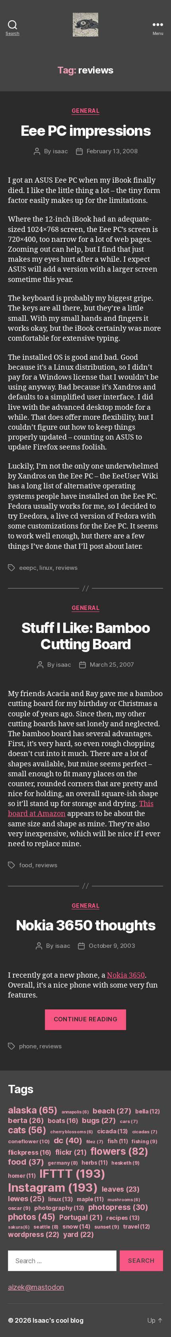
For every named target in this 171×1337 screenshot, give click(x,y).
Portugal (81, 1217)
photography (59, 1208)
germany (63, 1163)
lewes (26, 1198)
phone (28, 1046)
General (86, 110)
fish (117, 1141)
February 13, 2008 (112, 151)
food (25, 865)
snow (76, 1226)
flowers (119, 1151)
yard (78, 1234)
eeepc (28, 567)
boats (63, 1121)
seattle (45, 1227)
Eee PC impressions (85, 130)
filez (95, 1141)
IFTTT (72, 1174)
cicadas (144, 1131)
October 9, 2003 (112, 945)
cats (27, 1130)
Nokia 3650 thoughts (85, 925)
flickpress (29, 1152)
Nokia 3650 (126, 975)
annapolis (75, 1112)
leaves (121, 1189)
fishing (144, 1141)
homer (21, 1176)
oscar (19, 1208)
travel (136, 1226)
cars (129, 1121)
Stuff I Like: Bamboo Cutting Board (85, 636)
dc (68, 1140)
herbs (94, 1163)
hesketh (125, 1163)
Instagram (53, 1187)
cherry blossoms (71, 1131)
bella (147, 1111)
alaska (33, 1110)
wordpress (33, 1234)
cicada (112, 1131)
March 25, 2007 (112, 664)
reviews (67, 567)
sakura (18, 1227)
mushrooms (123, 1199)
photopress (118, 1207)
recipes (123, 1217)
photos (31, 1217)
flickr (71, 1152)
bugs (99, 1120)
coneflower (29, 1141)
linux (45, 567)
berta (26, 1120)
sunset (106, 1227)
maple (90, 1199)
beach (112, 1110)
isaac (60, 151)
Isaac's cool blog (58, 1320)
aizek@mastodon (36, 1287)
